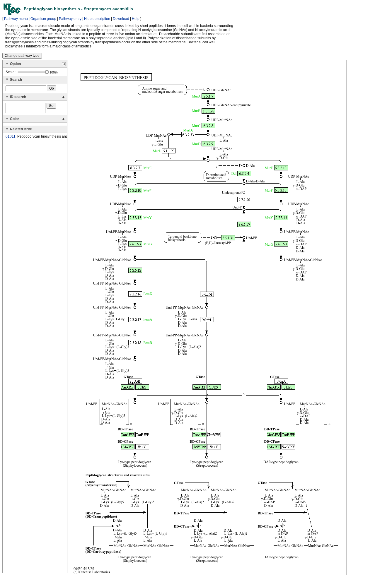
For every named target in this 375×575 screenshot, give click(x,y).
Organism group (43, 19)
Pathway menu (16, 19)
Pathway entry (70, 19)
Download (121, 19)
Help (135, 19)
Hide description (97, 19)
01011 (11, 136)
